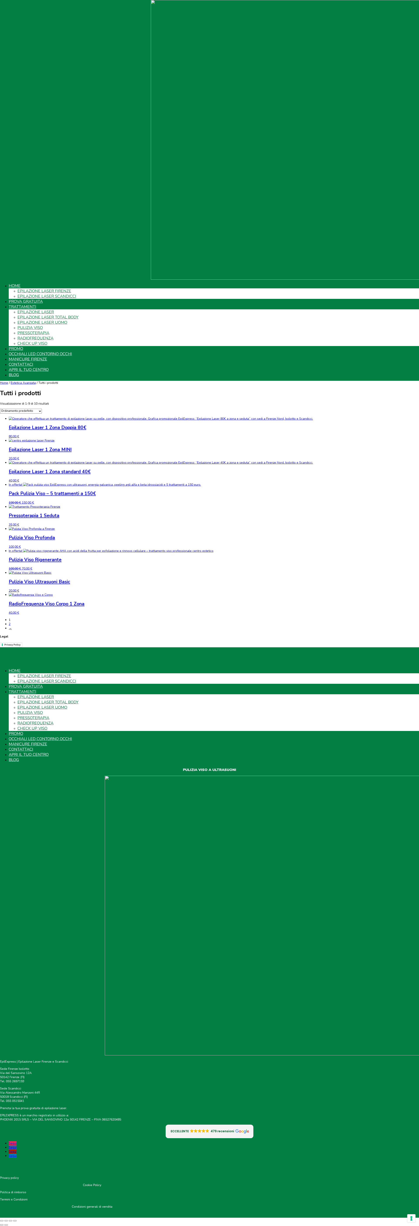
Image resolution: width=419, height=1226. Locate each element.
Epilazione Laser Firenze (44, 291)
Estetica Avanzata (23, 383)
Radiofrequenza (35, 338)
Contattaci (21, 364)
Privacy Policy (12, 644)
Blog (14, 374)
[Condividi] (10, 1220)
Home (15, 285)
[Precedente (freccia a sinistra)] (1, 1225)
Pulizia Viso (30, 327)
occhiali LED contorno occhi (40, 354)
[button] (210, 1131)
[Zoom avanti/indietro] (1, 1220)
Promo (16, 348)
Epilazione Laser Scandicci (46, 296)
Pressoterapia (33, 333)
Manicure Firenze (28, 359)
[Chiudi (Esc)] (15, 1220)
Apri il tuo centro (29, 369)
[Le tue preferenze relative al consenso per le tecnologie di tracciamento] (411, 1218)
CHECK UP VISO (32, 343)
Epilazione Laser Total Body (48, 317)
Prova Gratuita (26, 301)
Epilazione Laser (35, 312)
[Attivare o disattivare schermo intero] (6, 1220)
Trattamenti (22, 306)
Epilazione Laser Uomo (42, 322)
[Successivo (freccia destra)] (6, 1225)
